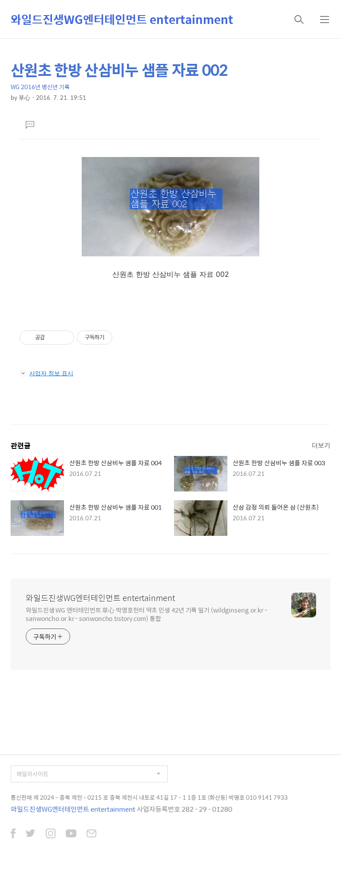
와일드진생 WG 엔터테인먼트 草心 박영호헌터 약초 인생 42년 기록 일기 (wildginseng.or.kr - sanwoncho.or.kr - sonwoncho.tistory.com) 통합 (146, 614)
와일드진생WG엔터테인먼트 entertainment (122, 19)
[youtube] (71, 834)
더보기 (321, 445)
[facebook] (13, 834)
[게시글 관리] (64, 337)
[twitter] (31, 834)
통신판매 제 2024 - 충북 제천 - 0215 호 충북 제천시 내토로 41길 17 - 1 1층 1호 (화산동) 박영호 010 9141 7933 (149, 797)
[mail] (91, 834)
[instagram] (51, 834)
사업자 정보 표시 (51, 373)
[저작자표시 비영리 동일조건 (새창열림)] (124, 337)
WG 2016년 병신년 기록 (40, 86)
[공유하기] (53, 337)
